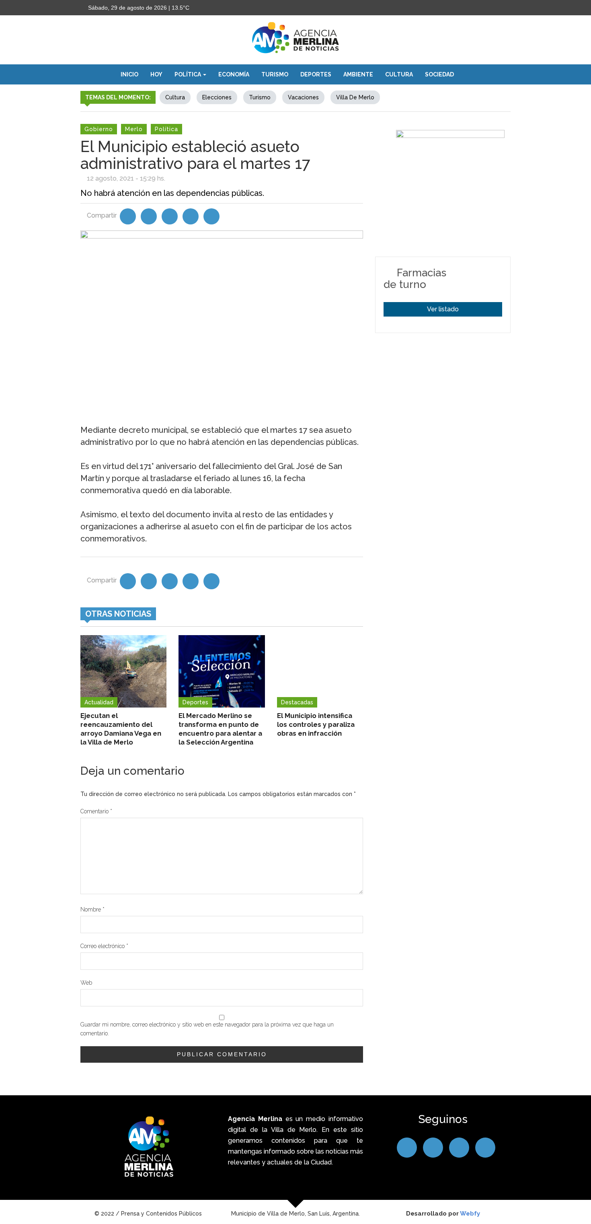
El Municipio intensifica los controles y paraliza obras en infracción (316, 724)
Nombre (92, 909)
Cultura (399, 74)
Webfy (470, 1213)
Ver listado (443, 309)
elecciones (217, 97)
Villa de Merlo (355, 97)
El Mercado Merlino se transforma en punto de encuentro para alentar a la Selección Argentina (220, 729)
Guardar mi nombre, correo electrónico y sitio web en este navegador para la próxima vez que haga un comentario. (207, 1029)
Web (86, 982)
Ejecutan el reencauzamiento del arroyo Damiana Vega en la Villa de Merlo (120, 729)
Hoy (156, 74)
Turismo (274, 74)
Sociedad (439, 74)
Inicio (129, 74)
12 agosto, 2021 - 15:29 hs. (126, 178)
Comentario (96, 811)
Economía (233, 74)
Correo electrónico (104, 946)
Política (188, 74)
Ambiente (358, 74)
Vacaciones (303, 97)
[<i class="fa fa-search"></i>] (468, 74)
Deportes (315, 74)
